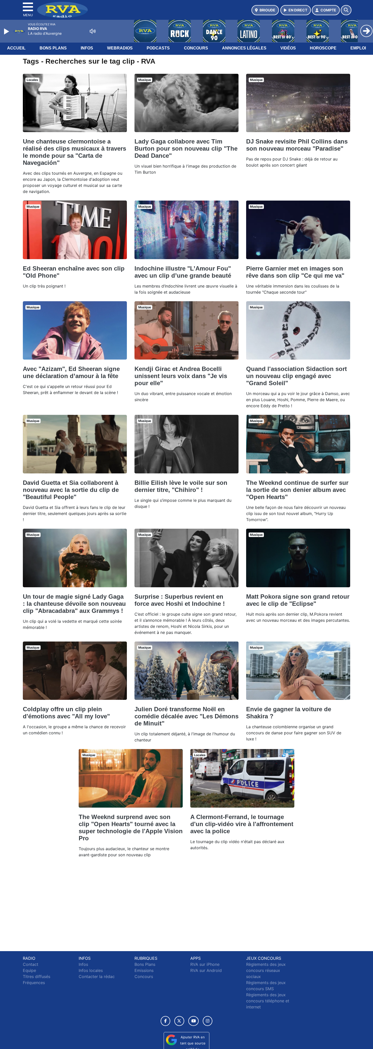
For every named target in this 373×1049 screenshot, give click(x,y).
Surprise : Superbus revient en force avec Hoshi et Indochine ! (179, 600)
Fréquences (34, 982)
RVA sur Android (206, 970)
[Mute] (92, 31)
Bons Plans (53, 48)
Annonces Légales (244, 48)
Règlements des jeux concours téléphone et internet (267, 1000)
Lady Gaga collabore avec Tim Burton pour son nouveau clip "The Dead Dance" (186, 148)
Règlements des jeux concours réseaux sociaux (266, 970)
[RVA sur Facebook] (165, 1021)
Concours (196, 48)
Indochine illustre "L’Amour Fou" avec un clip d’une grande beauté (182, 272)
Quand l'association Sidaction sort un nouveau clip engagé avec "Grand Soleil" (296, 375)
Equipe (29, 970)
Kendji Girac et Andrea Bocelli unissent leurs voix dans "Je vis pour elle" (180, 375)
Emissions (144, 970)
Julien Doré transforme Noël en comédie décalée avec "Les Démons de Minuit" (186, 716)
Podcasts (158, 48)
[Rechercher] (346, 10)
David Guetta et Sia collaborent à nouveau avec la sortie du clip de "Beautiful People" (71, 489)
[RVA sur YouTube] (193, 1021)
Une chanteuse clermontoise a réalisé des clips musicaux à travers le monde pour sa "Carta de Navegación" (74, 152)
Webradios (120, 48)
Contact (30, 964)
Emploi (358, 48)
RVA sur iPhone (204, 964)
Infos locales (91, 970)
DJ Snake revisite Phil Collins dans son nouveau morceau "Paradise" (297, 145)
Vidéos (288, 48)
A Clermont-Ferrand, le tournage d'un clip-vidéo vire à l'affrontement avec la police (241, 823)
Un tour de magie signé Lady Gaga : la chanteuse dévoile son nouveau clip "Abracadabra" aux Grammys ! (74, 603)
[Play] (7, 31)
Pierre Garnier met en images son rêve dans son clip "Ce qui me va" (295, 272)
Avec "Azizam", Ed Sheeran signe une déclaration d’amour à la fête (71, 372)
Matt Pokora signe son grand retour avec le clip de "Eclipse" (297, 600)
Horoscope (323, 48)
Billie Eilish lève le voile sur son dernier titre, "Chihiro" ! (180, 486)
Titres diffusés (36, 976)
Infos (87, 48)
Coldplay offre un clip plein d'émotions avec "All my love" (66, 713)
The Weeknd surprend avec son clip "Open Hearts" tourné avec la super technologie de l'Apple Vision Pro (131, 827)
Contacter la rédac (97, 976)
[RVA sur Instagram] (207, 1021)
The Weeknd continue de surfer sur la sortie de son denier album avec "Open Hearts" (297, 489)
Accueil (16, 48)
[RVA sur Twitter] (179, 1021)
